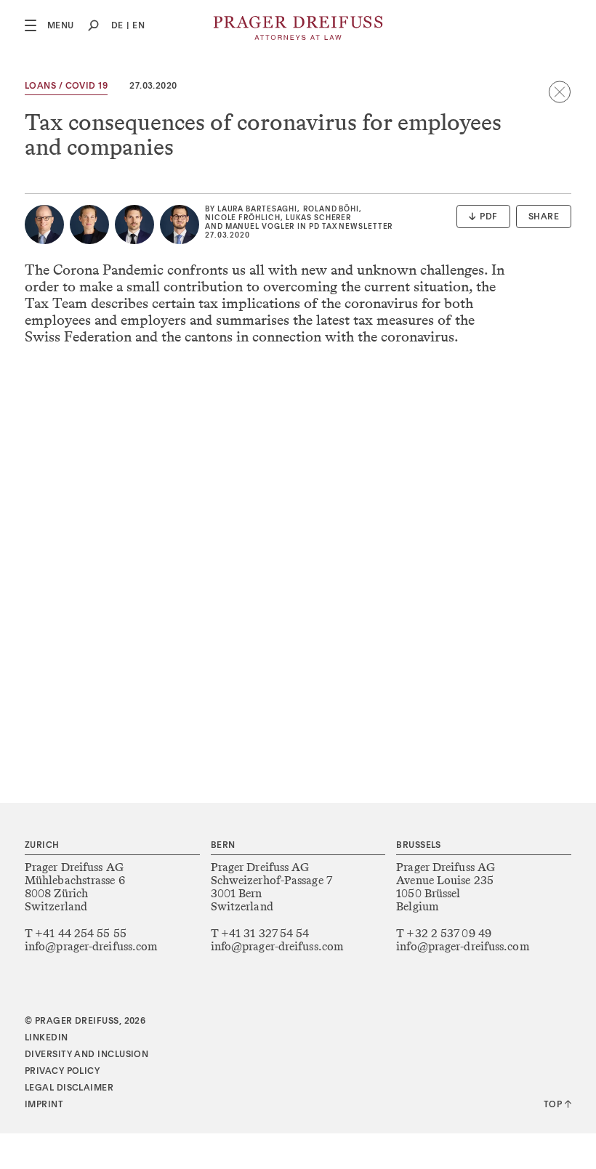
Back (559, 91)
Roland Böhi (331, 209)
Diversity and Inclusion (86, 1055)
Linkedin (46, 1038)
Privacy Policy (62, 1071)
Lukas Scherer (318, 218)
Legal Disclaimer (69, 1088)
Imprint (44, 1105)
